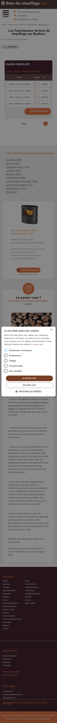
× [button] (51, 330)
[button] (29, 391)
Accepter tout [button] (29, 378)
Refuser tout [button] (29, 385)
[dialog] (28, 361)
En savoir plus (37, 344)
